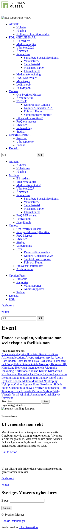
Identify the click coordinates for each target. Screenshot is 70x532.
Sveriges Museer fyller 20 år (33, 232)
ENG (12, 299)
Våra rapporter (25, 141)
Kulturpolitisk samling (37, 104)
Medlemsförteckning (28, 74)
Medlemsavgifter (26, 44)
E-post (5, 500)
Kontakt (13, 148)
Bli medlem (23, 40)
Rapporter (22, 282)
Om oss (13, 91)
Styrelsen (21, 124)
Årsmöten (22, 50)
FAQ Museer (24, 235)
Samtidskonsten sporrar (37, 114)
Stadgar (20, 131)
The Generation (28, 527)
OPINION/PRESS (20, 135)
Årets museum (24, 98)
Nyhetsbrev (23, 168)
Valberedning (24, 128)
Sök (3, 401)
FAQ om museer (26, 121)
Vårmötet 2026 (25, 47)
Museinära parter (34, 67)
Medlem (14, 175)
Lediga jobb (23, 84)
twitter (5, 311)
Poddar (20, 145)
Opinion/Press (17, 275)
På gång (21, 30)
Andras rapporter (34, 289)
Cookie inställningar (13, 520)
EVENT (21, 101)
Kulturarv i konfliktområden (32, 34)
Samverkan (23, 54)
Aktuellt (13, 24)
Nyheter (21, 27)
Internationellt (32, 71)
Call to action (9, 452)
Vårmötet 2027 (25, 188)
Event (19, 249)
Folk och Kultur (33, 111)
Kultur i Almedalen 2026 (38, 108)
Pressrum (21, 138)
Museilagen (23, 81)
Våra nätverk (31, 61)
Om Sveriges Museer (28, 94)
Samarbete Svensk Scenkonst (41, 57)
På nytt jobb (23, 87)
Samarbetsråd (32, 64)
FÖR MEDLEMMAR (22, 37)
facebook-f (7, 305)
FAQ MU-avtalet (26, 77)
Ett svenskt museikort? (29, 118)
